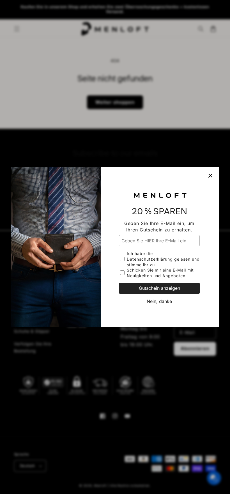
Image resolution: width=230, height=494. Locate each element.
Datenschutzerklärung (150, 259)
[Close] (210, 176)
